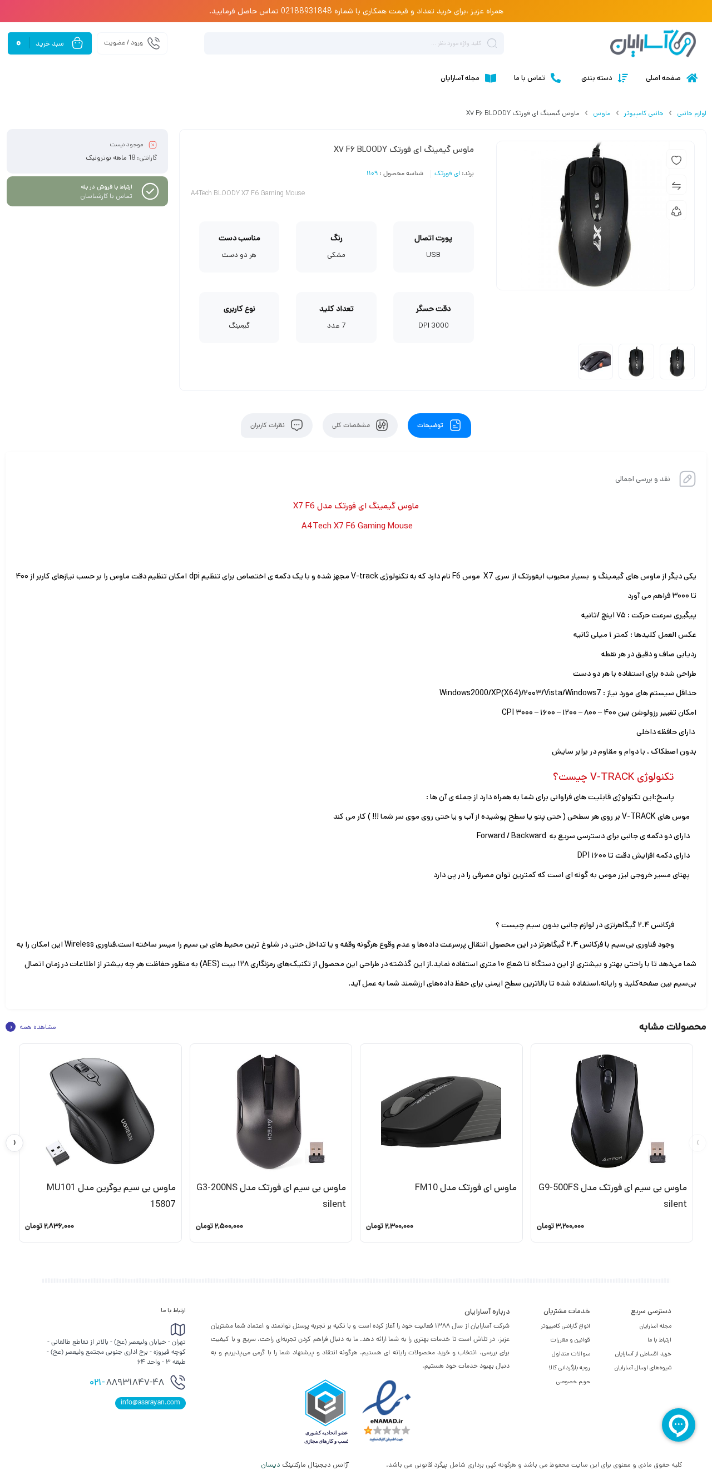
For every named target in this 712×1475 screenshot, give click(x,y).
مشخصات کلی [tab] (352, 425)
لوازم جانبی (691, 113)
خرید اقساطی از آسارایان (643, 1353)
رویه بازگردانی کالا (569, 1367)
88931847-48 (127, 1383)
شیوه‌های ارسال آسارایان (643, 1367)
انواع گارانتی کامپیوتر (565, 1325)
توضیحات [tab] (431, 425)
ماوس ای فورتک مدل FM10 (466, 1187)
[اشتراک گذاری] (676, 210)
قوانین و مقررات (570, 1339)
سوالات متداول (571, 1353)
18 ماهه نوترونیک (110, 157)
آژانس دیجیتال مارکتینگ (305, 1464)
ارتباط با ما (659, 1339)
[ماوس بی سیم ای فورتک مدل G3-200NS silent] (271, 1112)
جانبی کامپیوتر (644, 113)
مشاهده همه (32, 1027)
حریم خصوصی (573, 1381)
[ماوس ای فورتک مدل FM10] (441, 1112)
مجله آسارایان (655, 1325)
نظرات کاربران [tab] (268, 425)
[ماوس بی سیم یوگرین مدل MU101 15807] (100, 1112)
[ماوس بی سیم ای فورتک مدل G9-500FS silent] (612, 1112)
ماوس (602, 113)
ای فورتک (447, 174)
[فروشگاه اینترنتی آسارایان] (653, 43)
